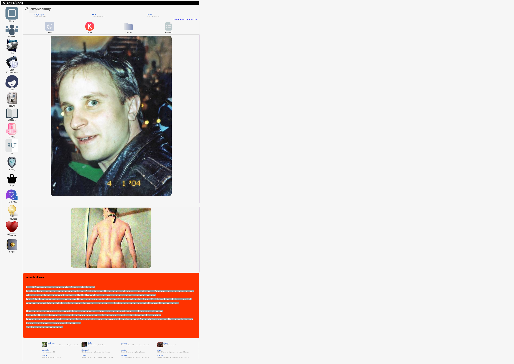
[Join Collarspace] (12, 62)
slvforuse (124, 355)
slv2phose (51, 343)
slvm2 (159, 350)
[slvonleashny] (111, 195)
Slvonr (94, 15)
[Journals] (11, 104)
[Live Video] (11, 51)
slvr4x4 (90, 343)
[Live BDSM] (12, 195)
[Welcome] (11, 233)
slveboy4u (45, 350)
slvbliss (123, 350)
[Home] (11, 19)
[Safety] (11, 168)
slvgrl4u (160, 355)
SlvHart (84, 355)
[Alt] (11, 151)
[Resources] (11, 217)
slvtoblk (44, 355)
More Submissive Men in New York (185, 19)
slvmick (165, 343)
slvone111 (150, 15)
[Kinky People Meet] (11, 87)
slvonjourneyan (39, 15)
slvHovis (124, 343)
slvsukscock (85, 350)
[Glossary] (12, 114)
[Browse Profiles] (11, 135)
